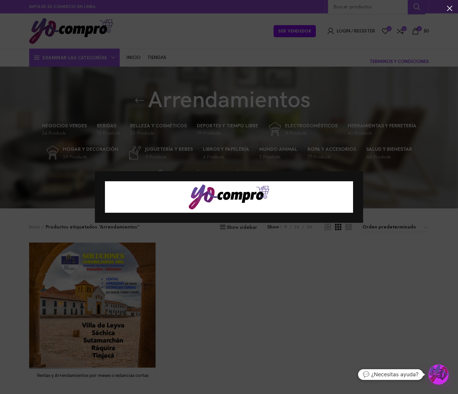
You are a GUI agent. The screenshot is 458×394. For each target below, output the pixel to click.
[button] (438, 375)
